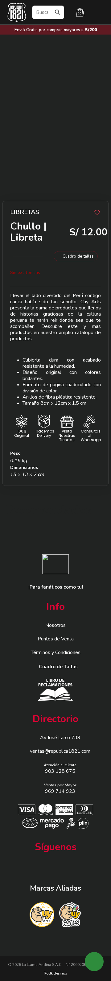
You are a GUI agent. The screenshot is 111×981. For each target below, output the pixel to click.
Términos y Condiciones (55, 652)
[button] (96, 211)
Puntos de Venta (56, 639)
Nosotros (55, 625)
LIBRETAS (24, 212)
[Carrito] (80, 12)
